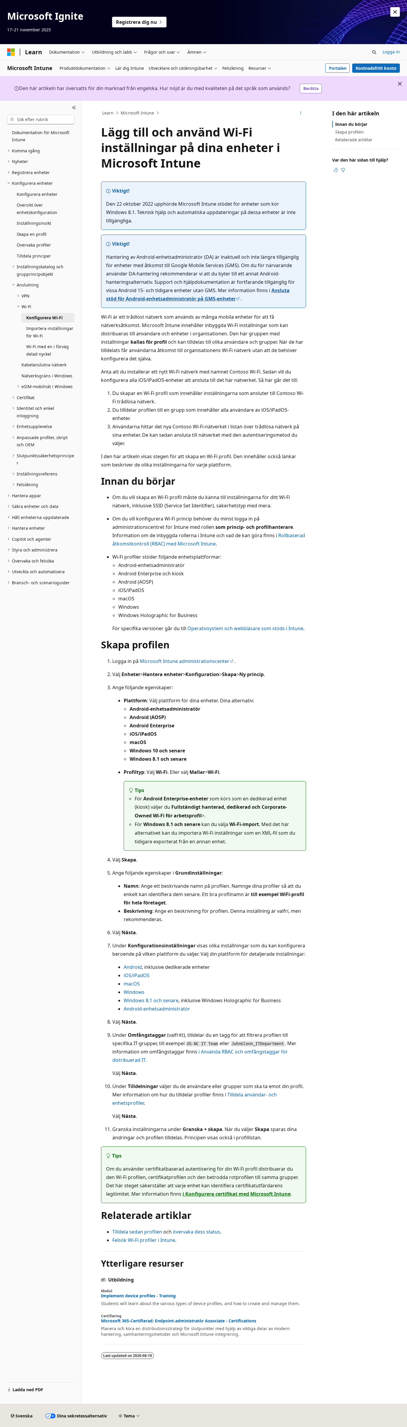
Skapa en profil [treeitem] (31, 234)
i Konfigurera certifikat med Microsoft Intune (237, 1194)
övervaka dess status (196, 1231)
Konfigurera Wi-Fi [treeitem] (44, 317)
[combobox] (40, 119)
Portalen (338, 68)
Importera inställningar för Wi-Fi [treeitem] (49, 332)
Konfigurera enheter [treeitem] (37, 194)
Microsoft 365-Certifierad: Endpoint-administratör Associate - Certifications (178, 1321)
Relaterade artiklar (353, 139)
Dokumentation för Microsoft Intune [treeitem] (40, 136)
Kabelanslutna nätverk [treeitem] (43, 365)
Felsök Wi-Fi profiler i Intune (143, 1240)
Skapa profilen (349, 132)
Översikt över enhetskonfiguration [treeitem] (37, 208)
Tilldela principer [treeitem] (34, 256)
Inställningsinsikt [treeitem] (34, 223)
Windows (134, 992)
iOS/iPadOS (137, 975)
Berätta (311, 88)
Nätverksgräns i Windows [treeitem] (46, 376)
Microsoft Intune (137, 113)
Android (133, 967)
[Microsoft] (11, 52)
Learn (108, 113)
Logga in (391, 52)
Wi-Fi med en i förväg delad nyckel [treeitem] (47, 350)
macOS (132, 983)
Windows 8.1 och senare (151, 1000)
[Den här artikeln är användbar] (335, 169)
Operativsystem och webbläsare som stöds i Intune (245, 628)
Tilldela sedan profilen (137, 1231)
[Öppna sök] (374, 52)
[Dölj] (74, 108)
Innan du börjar (351, 124)
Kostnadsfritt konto (376, 68)
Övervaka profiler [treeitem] (34, 245)
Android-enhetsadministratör (157, 1008)
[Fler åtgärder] (301, 113)
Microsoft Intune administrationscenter (184, 661)
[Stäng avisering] (395, 12)
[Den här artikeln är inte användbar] (343, 169)
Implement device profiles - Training (138, 1296)
